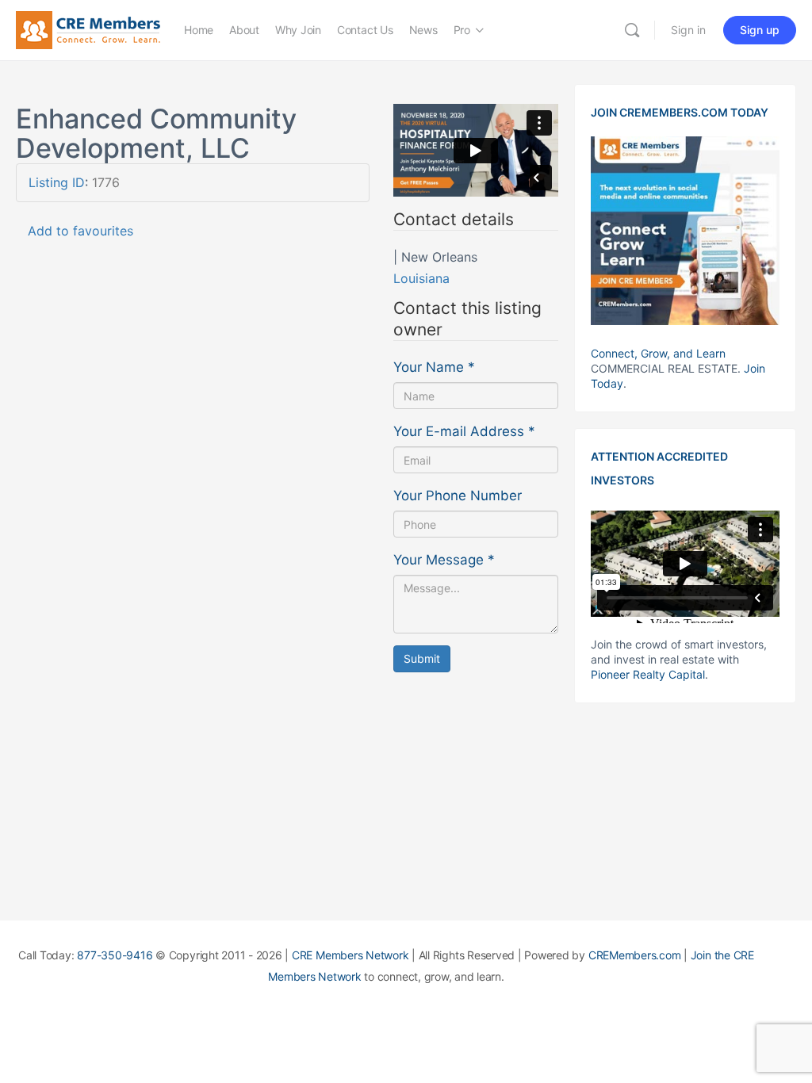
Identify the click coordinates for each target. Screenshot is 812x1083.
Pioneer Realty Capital (648, 674)
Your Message (444, 560)
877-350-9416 (114, 955)
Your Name (434, 367)
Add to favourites (80, 231)
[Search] (632, 30)
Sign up (759, 29)
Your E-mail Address (464, 431)
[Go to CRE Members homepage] (88, 28)
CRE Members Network (350, 955)
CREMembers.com (634, 955)
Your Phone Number (457, 495)
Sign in (688, 29)
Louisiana (421, 278)
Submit (422, 658)
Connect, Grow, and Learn (658, 353)
